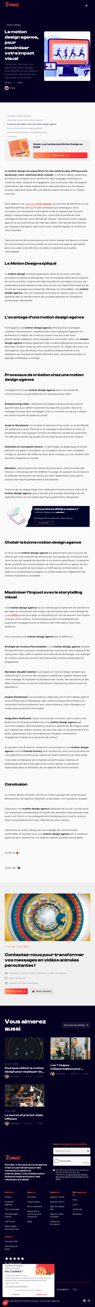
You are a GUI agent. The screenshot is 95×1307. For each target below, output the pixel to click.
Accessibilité (63, 1289)
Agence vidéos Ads (57, 1207)
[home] (12, 4)
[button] (5, 1303)
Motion (8, 1197)
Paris (75, 1200)
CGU (75, 1289)
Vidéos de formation (55, 1222)
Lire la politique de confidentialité (16, 1286)
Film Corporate (12, 1209)
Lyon (75, 1204)
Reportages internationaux (12, 1227)
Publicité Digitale (9, 1203)
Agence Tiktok (57, 1197)
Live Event (10, 1221)
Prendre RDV (11, 1241)
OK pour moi (41, 1294)
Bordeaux (78, 1214)
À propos (31, 1197)
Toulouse (77, 1209)
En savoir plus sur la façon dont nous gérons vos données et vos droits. (72, 1176)
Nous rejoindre (34, 1206)
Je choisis (15, 1294)
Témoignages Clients (11, 1215)
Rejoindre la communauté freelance (34, 1214)
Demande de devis (11, 1247)
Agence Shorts (57, 1202)
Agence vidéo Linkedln (56, 1215)
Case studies (33, 1202)
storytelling (11, 615)
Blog (29, 1221)
